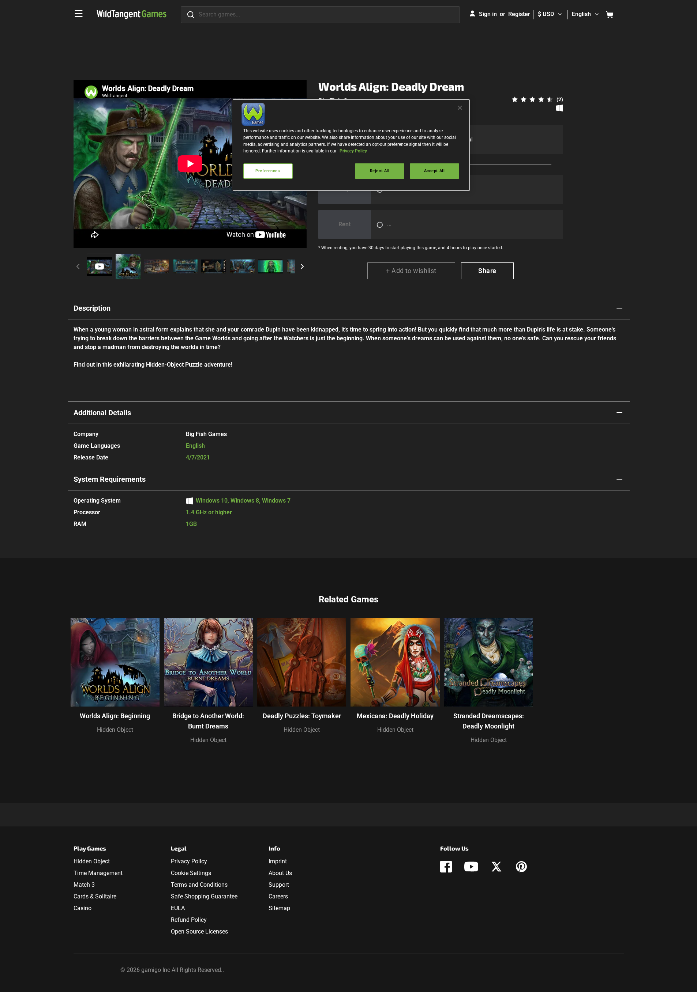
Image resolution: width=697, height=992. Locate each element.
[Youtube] (471, 867)
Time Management (98, 873)
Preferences (267, 170)
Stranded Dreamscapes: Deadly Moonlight (488, 721)
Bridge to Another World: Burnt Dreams (208, 721)
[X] (496, 866)
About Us (280, 873)
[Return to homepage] (131, 14)
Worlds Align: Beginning (115, 716)
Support (279, 884)
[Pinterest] (521, 866)
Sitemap (279, 908)
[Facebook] (446, 866)
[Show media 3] (156, 266)
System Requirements (110, 479)
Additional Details (102, 412)
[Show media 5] (213, 266)
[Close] (460, 108)
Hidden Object (115, 729)
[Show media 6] (242, 266)
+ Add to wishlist (411, 270)
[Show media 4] (185, 266)
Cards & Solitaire (95, 896)
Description (92, 308)
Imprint (278, 861)
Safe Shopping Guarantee (204, 896)
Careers (278, 896)
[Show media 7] (271, 266)
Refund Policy (189, 919)
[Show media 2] (128, 266)
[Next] (302, 266)
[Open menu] (79, 13)
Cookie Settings (191, 873)
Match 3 (84, 884)
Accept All (434, 170)
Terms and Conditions (199, 884)
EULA (178, 908)
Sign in (488, 14)
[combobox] (320, 14)
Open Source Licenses (199, 931)
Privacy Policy (189, 861)
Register (519, 14)
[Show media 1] (99, 266)
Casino (82, 908)
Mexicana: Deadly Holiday (395, 716)
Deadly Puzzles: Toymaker (302, 716)
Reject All (380, 170)
